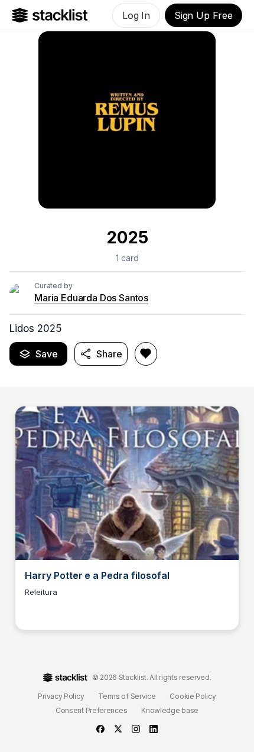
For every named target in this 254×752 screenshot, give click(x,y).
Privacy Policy (61, 696)
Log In (136, 15)
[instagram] (136, 729)
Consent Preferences (91, 710)
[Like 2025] (146, 354)
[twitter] (118, 729)
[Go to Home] (50, 15)
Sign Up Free (203, 15)
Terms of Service (126, 696)
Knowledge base (169, 710)
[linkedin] (153, 729)
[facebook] (100, 729)
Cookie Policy (193, 696)
